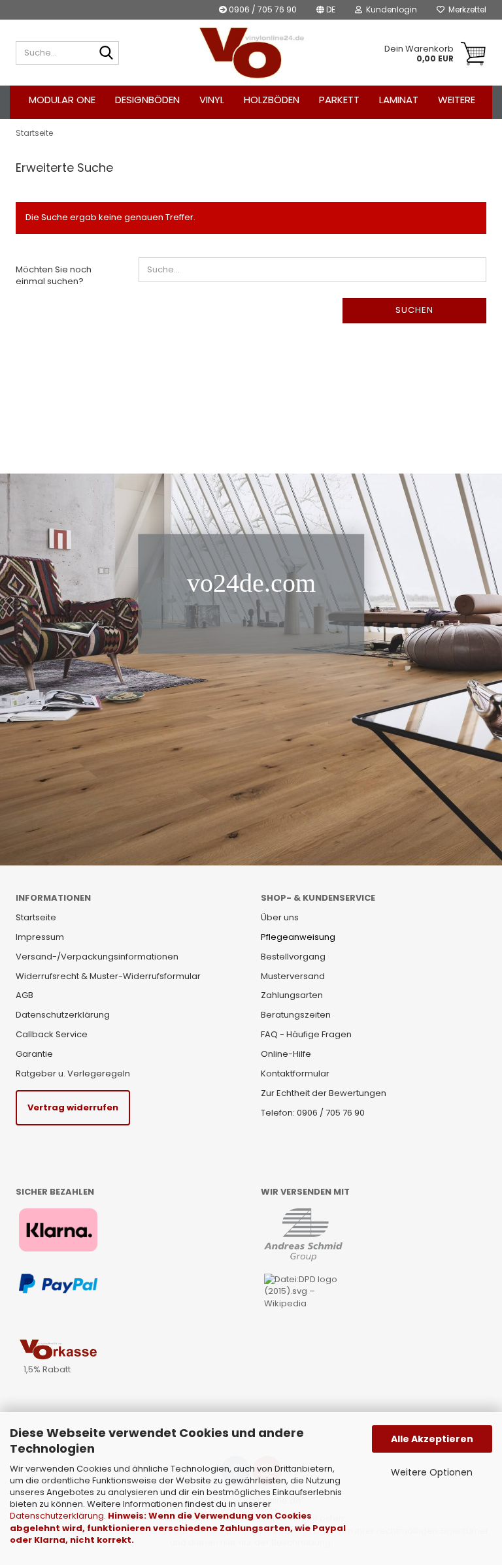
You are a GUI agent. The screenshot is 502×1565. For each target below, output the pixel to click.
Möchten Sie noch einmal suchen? (54, 275)
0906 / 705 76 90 (262, 9)
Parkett (339, 99)
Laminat (398, 99)
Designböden (147, 99)
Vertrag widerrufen (72, 1107)
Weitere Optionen (432, 1472)
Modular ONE (62, 99)
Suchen (414, 310)
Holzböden (271, 99)
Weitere (456, 99)
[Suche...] (106, 53)
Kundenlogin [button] (389, 9)
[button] (326, 10)
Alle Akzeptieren (432, 1438)
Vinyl (211, 99)
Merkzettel (465, 9)
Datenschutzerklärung (57, 1515)
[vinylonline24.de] (251, 53)
